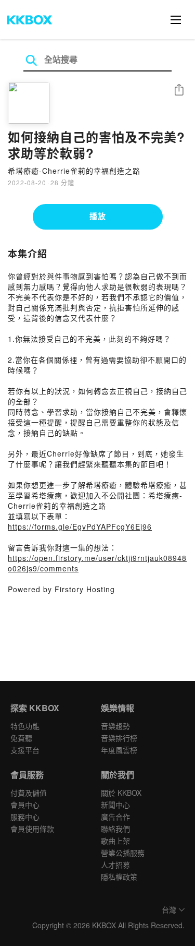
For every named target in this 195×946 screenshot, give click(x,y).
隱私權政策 (119, 876)
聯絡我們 (115, 828)
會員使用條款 (32, 828)
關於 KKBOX (121, 792)
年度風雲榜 (119, 750)
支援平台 (25, 750)
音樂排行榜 (119, 738)
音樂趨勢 (115, 726)
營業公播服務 (123, 852)
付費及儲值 (28, 792)
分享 (179, 90)
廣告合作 (115, 816)
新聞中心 (115, 804)
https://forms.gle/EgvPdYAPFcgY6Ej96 (80, 526)
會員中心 (25, 804)
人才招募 (115, 864)
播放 (97, 216)
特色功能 (25, 726)
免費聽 (21, 738)
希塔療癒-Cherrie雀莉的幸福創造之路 (74, 170)
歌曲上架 (115, 840)
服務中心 (25, 816)
